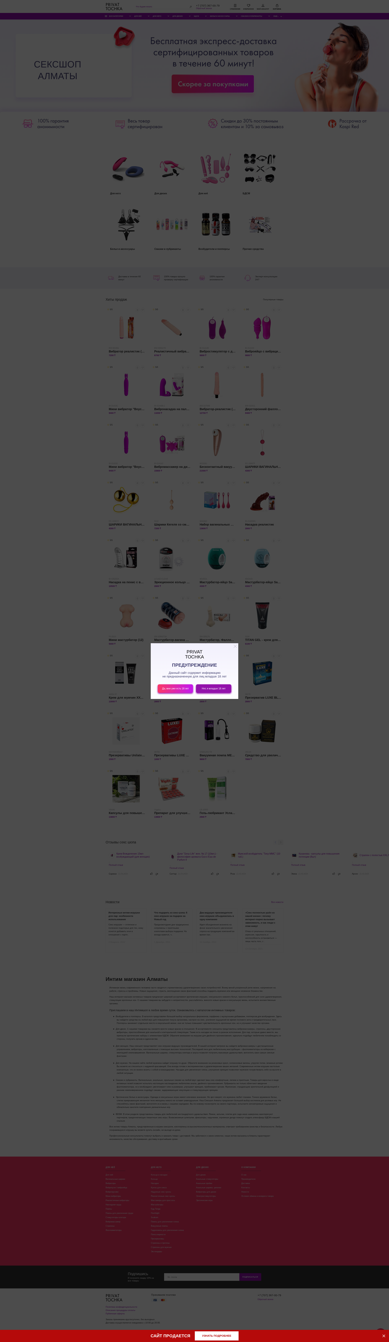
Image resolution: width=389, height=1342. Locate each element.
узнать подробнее (216, 1335)
